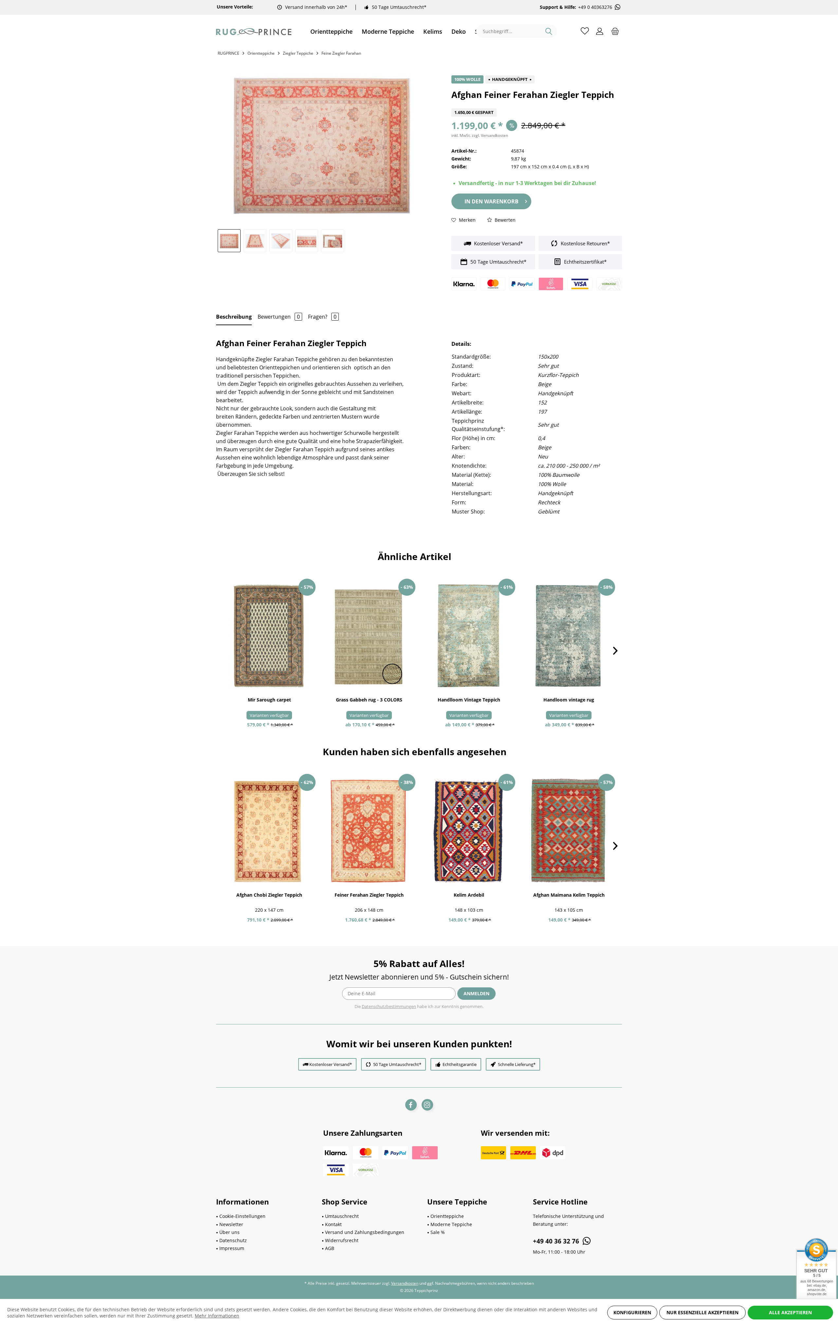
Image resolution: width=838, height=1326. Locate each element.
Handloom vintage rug (568, 700)
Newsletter (231, 1224)
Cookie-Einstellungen (242, 1216)
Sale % (437, 1232)
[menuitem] (331, 32)
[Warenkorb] (615, 30)
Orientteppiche (447, 1216)
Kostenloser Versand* (498, 243)
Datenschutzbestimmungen (389, 1006)
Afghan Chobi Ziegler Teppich (269, 895)
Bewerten (504, 220)
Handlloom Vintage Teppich (469, 700)
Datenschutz (233, 1240)
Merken (467, 220)
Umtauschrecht (342, 1216)
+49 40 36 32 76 (557, 1241)
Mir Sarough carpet (269, 700)
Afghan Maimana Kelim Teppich (569, 895)
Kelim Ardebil (469, 895)
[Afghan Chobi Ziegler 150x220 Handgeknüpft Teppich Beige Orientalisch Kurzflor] (269, 831)
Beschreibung (234, 316)
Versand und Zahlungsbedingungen (364, 1232)
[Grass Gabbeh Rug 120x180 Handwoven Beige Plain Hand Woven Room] (369, 636)
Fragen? (322, 316)
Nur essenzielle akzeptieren (702, 1312)
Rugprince (228, 53)
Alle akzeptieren (790, 1312)
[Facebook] (411, 1105)
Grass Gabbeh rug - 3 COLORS (369, 700)
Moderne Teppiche (451, 1224)
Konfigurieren (632, 1312)
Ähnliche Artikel (414, 556)
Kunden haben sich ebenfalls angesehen (414, 751)
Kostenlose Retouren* (584, 243)
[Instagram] (427, 1105)
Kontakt (333, 1224)
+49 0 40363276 (595, 7)
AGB (329, 1248)
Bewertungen (279, 316)
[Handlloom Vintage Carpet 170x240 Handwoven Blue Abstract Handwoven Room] (568, 636)
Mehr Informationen (217, 1316)
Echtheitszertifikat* (585, 261)
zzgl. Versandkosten (490, 135)
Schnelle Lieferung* (517, 1064)
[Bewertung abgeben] (536, 104)
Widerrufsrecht (341, 1240)
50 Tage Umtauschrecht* (399, 7)
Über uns (229, 1232)
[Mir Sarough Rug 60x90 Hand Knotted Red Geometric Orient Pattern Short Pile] (269, 636)
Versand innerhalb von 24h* (316, 7)
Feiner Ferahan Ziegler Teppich (369, 895)
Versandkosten (404, 1283)
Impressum (231, 1248)
